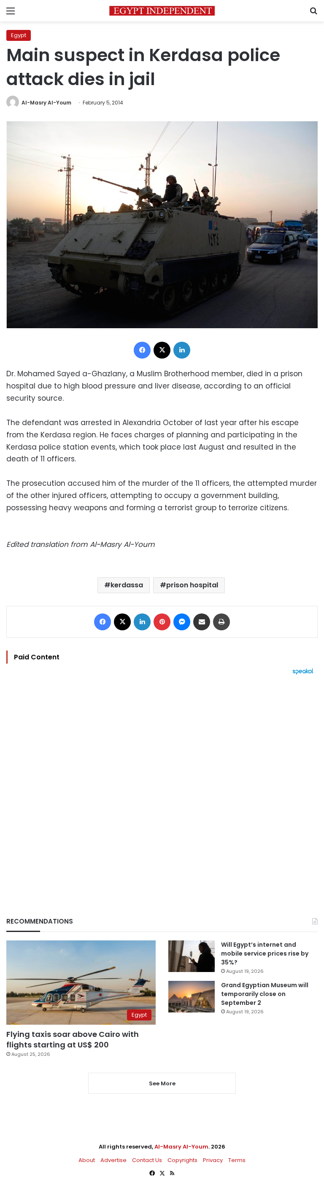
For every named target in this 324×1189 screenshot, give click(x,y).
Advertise (113, 1160)
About (86, 1160)
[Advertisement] (162, 781)
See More (162, 1083)
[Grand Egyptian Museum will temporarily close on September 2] (191, 996)
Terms (237, 1160)
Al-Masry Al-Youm (46, 102)
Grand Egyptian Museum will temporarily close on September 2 (264, 994)
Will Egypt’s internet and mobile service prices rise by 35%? (264, 953)
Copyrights (182, 1160)
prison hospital (192, 585)
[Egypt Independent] (162, 11)
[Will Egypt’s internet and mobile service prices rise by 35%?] (191, 956)
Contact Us (147, 1160)
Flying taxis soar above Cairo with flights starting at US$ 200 (72, 1039)
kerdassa (127, 585)
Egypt (18, 35)
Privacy (213, 1160)
